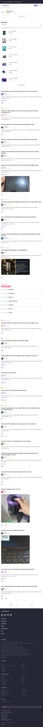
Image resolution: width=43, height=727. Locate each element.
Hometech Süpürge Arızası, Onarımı (10, 489)
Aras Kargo (3, 679)
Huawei (2, 667)
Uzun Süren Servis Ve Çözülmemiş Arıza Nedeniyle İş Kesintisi (17, 569)
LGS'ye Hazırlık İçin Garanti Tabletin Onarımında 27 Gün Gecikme (18, 217)
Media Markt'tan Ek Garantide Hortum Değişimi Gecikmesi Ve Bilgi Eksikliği (14, 655)
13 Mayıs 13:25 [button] (6, 115)
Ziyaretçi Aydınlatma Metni (6, 712)
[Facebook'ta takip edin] (8, 615)
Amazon (23, 682)
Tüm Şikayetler (3, 657)
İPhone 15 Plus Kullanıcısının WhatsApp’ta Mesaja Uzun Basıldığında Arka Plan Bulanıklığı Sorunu (18, 654)
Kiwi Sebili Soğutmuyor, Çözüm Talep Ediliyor (9, 644)
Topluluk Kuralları (4, 716)
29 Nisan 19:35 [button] (6, 205)
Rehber (2, 626)
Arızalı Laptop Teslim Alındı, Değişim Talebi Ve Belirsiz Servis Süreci (19, 355)
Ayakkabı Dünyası (4, 692)
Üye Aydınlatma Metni (5, 710)
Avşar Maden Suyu (25, 689)
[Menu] (41, 5)
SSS (2, 631)
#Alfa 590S (3, 578)
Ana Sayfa (2, 7)
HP (1, 662)
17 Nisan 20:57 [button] (6, 253)
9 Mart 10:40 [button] (6, 492)
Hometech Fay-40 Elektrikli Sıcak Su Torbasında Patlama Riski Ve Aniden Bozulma (20, 234)
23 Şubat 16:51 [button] (6, 589)
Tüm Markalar (3, 669)
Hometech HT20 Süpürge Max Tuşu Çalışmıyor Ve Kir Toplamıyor (18, 424)
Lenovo (23, 662)
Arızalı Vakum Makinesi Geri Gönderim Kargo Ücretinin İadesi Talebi (19, 586)
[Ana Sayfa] (5, 5)
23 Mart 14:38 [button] (6, 427)
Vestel (23, 677)
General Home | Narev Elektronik (7, 665)
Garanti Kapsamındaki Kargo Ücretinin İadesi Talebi (14, 340)
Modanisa (2, 676)
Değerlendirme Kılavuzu (6, 719)
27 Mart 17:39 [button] (6, 393)
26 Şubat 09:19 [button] (6, 572)
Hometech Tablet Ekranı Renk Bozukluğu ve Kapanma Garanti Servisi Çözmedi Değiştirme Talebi (19, 454)
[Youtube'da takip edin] (5, 615)
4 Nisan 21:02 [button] (6, 326)
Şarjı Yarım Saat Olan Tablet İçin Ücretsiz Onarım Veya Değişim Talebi (19, 165)
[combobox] (21, 27)
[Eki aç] (15, 184)
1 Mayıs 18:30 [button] (6, 168)
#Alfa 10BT (3, 226)
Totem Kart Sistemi (4, 691)
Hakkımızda (3, 618)
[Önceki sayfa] (11, 605)
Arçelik (2, 677)
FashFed (2, 695)
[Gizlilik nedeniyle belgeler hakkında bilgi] (2, 103)
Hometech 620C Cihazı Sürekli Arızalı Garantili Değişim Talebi (17, 124)
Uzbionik (23, 695)
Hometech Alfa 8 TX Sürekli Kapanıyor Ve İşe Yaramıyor (16, 441)
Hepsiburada (24, 676)
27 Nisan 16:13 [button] (6, 220)
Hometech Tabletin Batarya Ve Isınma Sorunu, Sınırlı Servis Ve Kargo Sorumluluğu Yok (19, 111)
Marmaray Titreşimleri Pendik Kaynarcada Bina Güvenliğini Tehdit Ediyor (13, 652)
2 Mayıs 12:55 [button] (6, 156)
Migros (23, 679)
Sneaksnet (24, 691)
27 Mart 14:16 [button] (6, 412)
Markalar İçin (3, 621)
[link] (2, 277)
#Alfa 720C (3, 364)
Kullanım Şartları (4, 714)
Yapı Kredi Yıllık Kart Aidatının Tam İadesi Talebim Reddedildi (11, 647)
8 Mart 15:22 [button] (5, 533)
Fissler (23, 694)
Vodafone (3, 682)
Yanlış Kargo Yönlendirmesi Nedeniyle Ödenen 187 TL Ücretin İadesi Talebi (21, 202)
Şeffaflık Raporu (4, 628)
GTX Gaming (24, 667)
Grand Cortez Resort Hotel (6, 694)
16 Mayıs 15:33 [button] (6, 94)
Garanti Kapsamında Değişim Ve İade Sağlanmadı (14, 250)
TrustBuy (2, 724)
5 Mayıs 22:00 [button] (6, 142)
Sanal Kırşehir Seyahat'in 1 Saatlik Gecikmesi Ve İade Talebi (11, 646)
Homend (23, 665)
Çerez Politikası (4, 717)
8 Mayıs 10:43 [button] (6, 127)
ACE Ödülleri (3, 623)
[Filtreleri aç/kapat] (41, 24)
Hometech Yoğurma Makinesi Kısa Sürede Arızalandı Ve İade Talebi (19, 139)
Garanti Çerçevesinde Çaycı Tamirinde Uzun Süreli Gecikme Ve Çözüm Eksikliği (20, 152)
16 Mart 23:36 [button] (6, 444)
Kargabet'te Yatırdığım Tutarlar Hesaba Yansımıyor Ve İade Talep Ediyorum (14, 649)
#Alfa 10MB (3, 174)
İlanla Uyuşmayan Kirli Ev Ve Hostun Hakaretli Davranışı (11, 641)
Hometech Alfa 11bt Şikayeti (8, 372)
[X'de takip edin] (2, 615)
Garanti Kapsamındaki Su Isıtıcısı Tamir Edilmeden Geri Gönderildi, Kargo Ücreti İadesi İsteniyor (20, 408)
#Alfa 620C (3, 100)
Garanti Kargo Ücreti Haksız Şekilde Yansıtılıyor (13, 390)
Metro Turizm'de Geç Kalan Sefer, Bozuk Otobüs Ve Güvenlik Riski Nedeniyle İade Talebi (16, 643)
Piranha (2, 664)
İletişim (2, 633)
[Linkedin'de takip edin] (11, 615)
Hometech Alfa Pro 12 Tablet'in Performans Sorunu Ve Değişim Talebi (19, 323)
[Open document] (2, 333)
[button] (5, 108)
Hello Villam (24, 692)
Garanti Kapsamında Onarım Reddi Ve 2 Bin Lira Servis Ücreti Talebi (19, 91)
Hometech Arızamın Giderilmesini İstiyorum (12, 530)
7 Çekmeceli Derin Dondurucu (6, 701)
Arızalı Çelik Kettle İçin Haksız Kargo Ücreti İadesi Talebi (16, 471)
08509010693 (4, 689)
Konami (23, 664)
